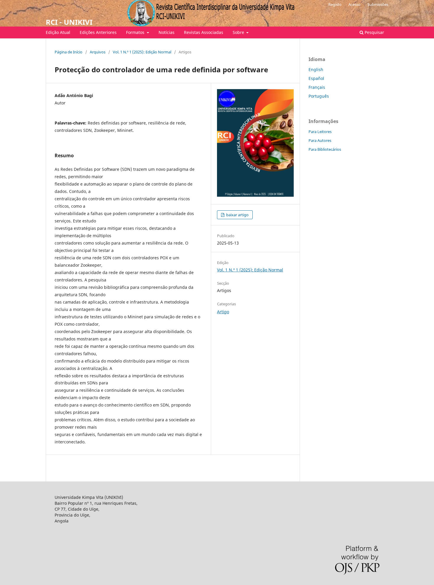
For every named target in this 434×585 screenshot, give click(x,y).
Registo (335, 4)
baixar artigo (237, 214)
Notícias (166, 32)
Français (317, 87)
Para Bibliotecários (325, 149)
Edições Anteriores (98, 32)
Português (319, 96)
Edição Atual (58, 32)
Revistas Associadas (203, 32)
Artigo (223, 311)
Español (316, 78)
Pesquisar (373, 32)
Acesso (354, 4)
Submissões (377, 4)
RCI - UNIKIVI (69, 22)
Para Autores (320, 140)
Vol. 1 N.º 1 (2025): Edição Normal (142, 52)
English (316, 69)
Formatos (136, 32)
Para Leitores (320, 131)
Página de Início (68, 52)
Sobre (239, 32)
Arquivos (97, 52)
